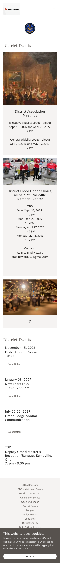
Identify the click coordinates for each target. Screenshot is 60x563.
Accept (30, 556)
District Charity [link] (30, 522)
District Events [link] (30, 506)
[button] (54, 9)
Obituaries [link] (30, 518)
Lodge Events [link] (30, 514)
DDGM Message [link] (30, 485)
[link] (11, 9)
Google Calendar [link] (30, 501)
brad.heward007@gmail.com (30, 257)
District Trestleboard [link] (30, 493)
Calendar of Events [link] (30, 497)
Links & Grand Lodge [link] (30, 527)
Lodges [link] (30, 510)
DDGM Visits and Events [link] (30, 489)
